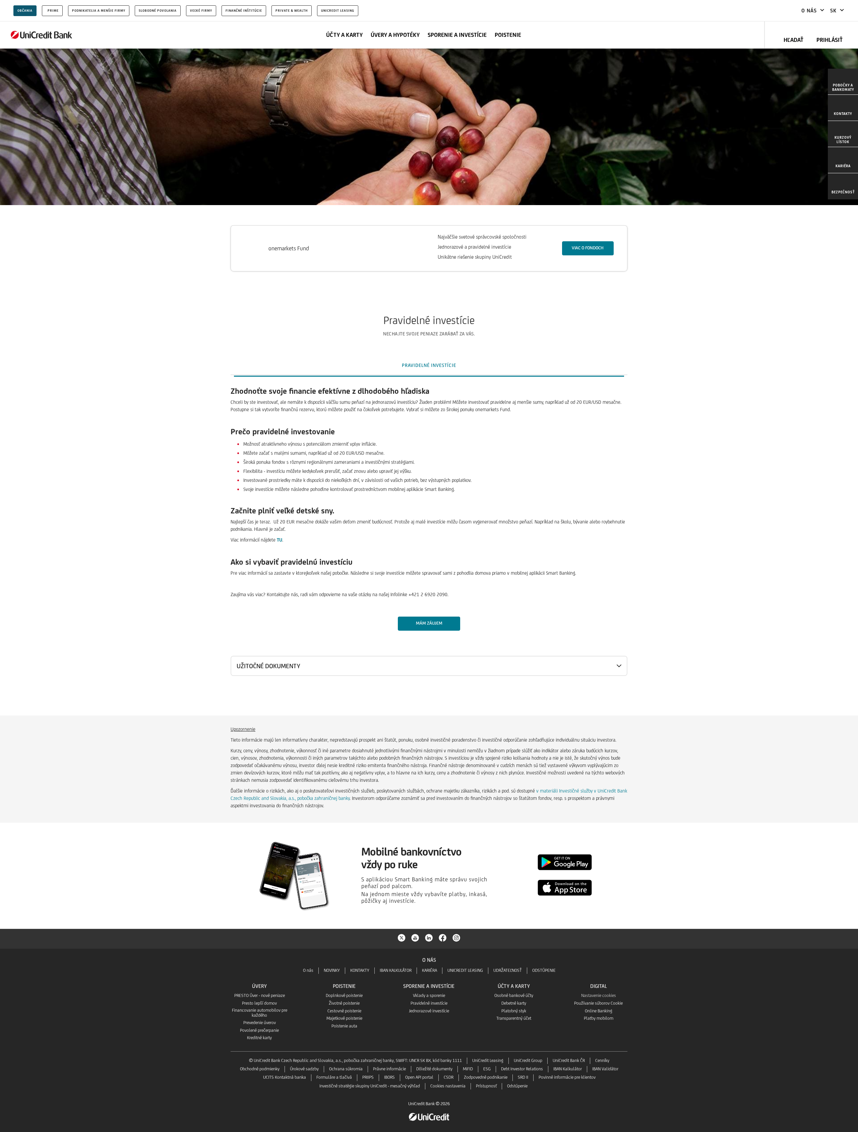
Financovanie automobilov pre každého (259, 1013)
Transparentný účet (513, 1018)
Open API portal (419, 1077)
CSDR (448, 1077)
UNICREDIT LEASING (465, 970)
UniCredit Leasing (337, 10)
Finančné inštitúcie (244, 10)
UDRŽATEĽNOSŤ (507, 970)
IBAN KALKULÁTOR (396, 970)
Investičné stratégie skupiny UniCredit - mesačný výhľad (369, 1085)
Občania (25, 10)
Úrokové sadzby (304, 1068)
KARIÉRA (429, 970)
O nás (308, 970)
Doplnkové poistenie (344, 995)
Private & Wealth (291, 10)
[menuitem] (843, 82)
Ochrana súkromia (346, 1068)
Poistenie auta (344, 1025)
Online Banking (598, 1010)
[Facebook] (442, 937)
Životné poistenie (344, 1003)
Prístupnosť (486, 1085)
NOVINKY (332, 970)
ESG (487, 1068)
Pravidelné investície (429, 1003)
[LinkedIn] (429, 937)
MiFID (468, 1068)
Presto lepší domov (259, 1003)
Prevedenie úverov (259, 1022)
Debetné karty (513, 1003)
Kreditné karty (259, 1037)
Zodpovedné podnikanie (485, 1077)
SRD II (523, 1077)
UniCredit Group (528, 1060)
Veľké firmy (201, 10)
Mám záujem (429, 623)
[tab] (429, 365)
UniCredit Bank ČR (569, 1060)
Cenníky (602, 1060)
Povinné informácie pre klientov (567, 1077)
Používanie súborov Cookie (598, 1003)
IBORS (389, 1077)
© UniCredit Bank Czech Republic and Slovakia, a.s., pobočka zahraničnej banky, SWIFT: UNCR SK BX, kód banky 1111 (355, 1060)
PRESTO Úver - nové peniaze (259, 995)
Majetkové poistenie (344, 1018)
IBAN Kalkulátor (567, 1068)
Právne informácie (389, 1068)
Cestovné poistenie (344, 1010)
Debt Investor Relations (522, 1068)
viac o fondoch (588, 247)
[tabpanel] (429, 546)
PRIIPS (368, 1077)
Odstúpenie (517, 1085)
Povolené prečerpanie (259, 1030)
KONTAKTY (359, 970)
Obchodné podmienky (260, 1068)
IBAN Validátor (605, 1068)
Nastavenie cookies (598, 995)
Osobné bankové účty (513, 995)
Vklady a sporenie (429, 995)
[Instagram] (456, 937)
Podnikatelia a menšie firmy (98, 10)
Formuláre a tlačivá (334, 1077)
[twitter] (401, 937)
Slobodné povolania (158, 10)
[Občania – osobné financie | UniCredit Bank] (41, 34)
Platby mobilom (598, 1018)
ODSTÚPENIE (544, 970)
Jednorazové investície (429, 1010)
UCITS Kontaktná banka (284, 1077)
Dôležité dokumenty (434, 1068)
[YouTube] (415, 937)
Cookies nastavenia (448, 1085)
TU (279, 540)
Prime (53, 10)
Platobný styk (513, 1010)
